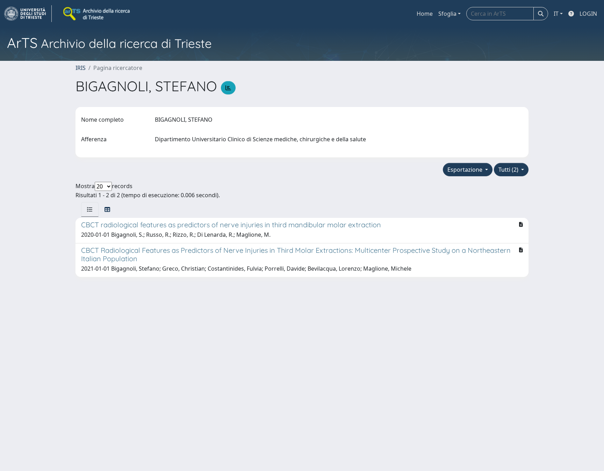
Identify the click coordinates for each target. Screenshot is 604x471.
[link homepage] (28, 13)
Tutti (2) (509, 169)
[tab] (90, 209)
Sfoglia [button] (447, 13)
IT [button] (556, 13)
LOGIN (588, 13)
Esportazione (465, 169)
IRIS (81, 68)
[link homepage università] (97, 13)
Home (425, 13)
